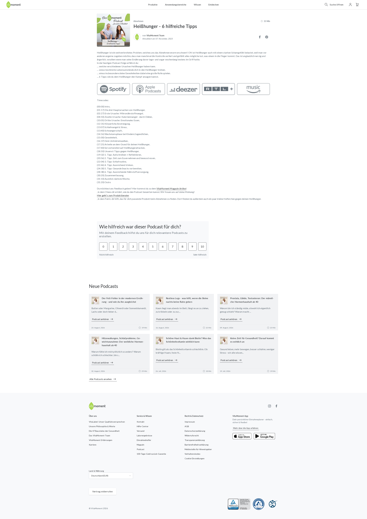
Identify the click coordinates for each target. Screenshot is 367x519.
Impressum (190, 422)
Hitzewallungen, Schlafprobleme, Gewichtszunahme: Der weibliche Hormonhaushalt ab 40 (123, 342)
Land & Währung (96, 471)
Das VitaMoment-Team (99, 435)
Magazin (140, 444)
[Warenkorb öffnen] (357, 4)
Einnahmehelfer (144, 440)
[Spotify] (113, 89)
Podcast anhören (100, 319)
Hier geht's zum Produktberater (113, 195)
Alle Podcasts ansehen (100, 379)
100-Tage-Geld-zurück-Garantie (151, 454)
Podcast (140, 449)
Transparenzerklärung (195, 440)
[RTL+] (218, 89)
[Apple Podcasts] (148, 89)
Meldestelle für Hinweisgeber (198, 449)
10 (202, 246)
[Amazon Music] (253, 89)
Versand (140, 431)
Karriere (92, 444)
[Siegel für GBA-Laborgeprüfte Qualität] (258, 504)
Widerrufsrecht (192, 435)
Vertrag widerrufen (102, 491)
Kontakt (140, 422)
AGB (187, 426)
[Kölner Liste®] (272, 504)
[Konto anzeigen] (350, 4)
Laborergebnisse (144, 435)
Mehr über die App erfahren (245, 428)
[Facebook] (276, 406)
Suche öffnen (336, 4)
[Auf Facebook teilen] (259, 37)
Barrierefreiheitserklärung (196, 444)
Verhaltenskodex (192, 454)
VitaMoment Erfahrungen (100, 440)
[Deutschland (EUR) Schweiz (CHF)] (111, 476)
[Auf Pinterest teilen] (266, 37)
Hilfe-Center (142, 426)
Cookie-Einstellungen (194, 458)
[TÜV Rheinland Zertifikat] (239, 504)
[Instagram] (269, 406)
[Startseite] (13, 4)
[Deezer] (183, 89)
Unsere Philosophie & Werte (102, 426)
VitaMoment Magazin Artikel (171, 188)
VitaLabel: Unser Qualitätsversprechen (107, 422)
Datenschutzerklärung (195, 431)
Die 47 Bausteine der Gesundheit (104, 431)
